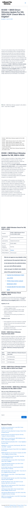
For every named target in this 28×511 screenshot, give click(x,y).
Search (2, 415)
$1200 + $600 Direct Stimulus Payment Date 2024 (13, 143)
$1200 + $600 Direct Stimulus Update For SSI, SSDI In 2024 (13, 139)
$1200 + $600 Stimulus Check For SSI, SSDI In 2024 (13, 141)
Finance (12, 250)
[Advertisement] (14, 35)
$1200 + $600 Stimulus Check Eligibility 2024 (12, 142)
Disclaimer (15, 506)
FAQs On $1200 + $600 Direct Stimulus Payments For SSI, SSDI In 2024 (13, 149)
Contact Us (21, 506)
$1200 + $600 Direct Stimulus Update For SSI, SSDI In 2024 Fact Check (13, 146)
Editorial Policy (13, 505)
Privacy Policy (20, 505)
